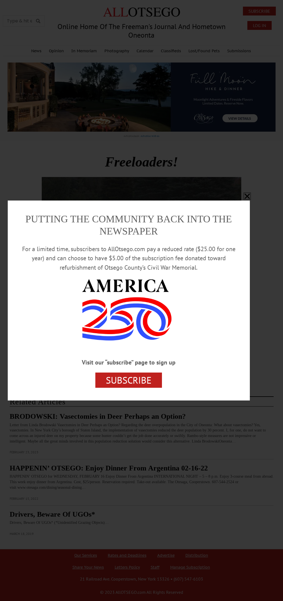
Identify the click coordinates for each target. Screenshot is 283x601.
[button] (247, 196)
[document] (141, 300)
